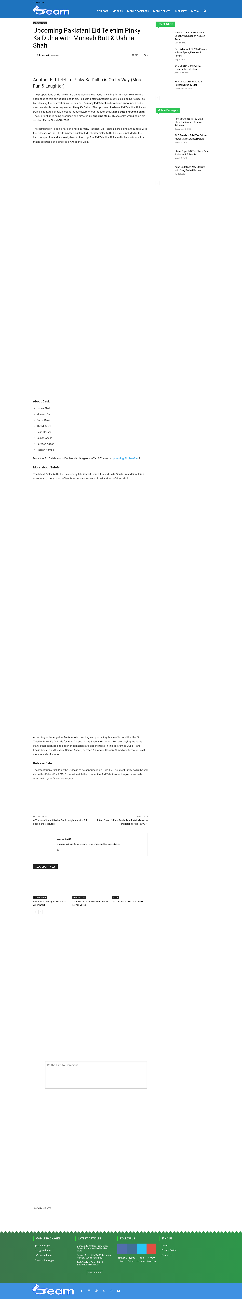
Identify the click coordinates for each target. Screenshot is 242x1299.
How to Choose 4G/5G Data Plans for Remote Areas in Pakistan (189, 122)
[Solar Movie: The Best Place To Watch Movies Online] (90, 886)
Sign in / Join (38, 2)
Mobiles (118, 11)
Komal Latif (44, 55)
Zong (187, 110)
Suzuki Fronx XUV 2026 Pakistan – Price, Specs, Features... (94, 1256)
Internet (181, 11)
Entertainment (40, 23)
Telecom (102, 11)
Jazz (168, 110)
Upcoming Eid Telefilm (125, 458)
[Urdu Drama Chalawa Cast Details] (130, 886)
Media (195, 11)
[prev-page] (35, 912)
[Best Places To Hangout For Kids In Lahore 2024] (51, 886)
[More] (116, 63)
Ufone (197, 110)
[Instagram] (89, 1291)
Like (122, 1245)
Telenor (177, 110)
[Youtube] (118, 1291)
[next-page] (40, 912)
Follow (132, 1245)
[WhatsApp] (111, 1291)
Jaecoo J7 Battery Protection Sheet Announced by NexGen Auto (190, 35)
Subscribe (152, 1245)
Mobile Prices (161, 11)
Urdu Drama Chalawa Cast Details (127, 901)
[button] (205, 11)
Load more (93, 1272)
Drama (115, 897)
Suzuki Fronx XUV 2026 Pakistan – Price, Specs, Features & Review (191, 52)
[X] (58, 849)
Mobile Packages (138, 11)
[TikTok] (96, 1291)
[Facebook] (81, 1291)
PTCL (206, 110)
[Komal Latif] (35, 55)
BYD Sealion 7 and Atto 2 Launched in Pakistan (90, 1263)
